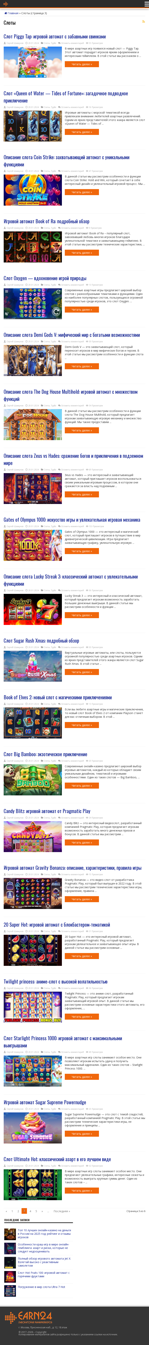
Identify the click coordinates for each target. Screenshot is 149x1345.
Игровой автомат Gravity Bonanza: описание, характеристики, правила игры (72, 867)
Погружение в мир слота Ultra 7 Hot (41, 1287)
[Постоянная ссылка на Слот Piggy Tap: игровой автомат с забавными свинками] (33, 76)
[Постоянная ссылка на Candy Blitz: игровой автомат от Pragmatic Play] (33, 851)
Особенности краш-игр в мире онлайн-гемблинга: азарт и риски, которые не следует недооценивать (43, 1247)
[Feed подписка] (143, 21)
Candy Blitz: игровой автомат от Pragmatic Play (47, 810)
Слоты (47, 43)
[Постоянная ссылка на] (10, 1239)
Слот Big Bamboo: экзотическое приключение (45, 754)
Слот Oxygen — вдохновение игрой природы (45, 278)
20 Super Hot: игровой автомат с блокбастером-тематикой (57, 924)
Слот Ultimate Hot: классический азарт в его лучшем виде (57, 1159)
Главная (13, 13)
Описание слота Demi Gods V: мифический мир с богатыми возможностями (72, 334)
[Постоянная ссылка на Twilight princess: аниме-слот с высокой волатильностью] (33, 1021)
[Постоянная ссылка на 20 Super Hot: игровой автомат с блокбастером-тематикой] (33, 965)
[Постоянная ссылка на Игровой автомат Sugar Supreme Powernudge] (33, 1142)
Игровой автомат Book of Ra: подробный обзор (46, 221)
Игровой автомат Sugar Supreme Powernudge (45, 1102)
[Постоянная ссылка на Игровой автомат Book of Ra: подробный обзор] (33, 261)
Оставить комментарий (72, 43)
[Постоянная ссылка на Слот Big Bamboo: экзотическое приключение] (33, 794)
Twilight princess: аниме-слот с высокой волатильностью (55, 981)
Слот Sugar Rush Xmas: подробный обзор (41, 640)
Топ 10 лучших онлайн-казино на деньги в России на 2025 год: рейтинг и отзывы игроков (44, 1233)
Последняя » (62, 1211)
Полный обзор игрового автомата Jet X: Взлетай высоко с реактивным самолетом (44, 1262)
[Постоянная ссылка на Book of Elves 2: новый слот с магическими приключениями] (33, 737)
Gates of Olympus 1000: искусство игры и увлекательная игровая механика (72, 519)
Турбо (53, 43)
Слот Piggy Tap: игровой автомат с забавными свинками (55, 36)
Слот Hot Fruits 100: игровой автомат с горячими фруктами (44, 1274)
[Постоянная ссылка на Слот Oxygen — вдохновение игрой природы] (33, 318)
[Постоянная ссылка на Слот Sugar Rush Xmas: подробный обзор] (33, 680)
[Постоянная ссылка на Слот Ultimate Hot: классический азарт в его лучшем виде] (33, 1199)
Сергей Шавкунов (15, 43)
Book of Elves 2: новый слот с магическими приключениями (58, 697)
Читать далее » (82, 64)
